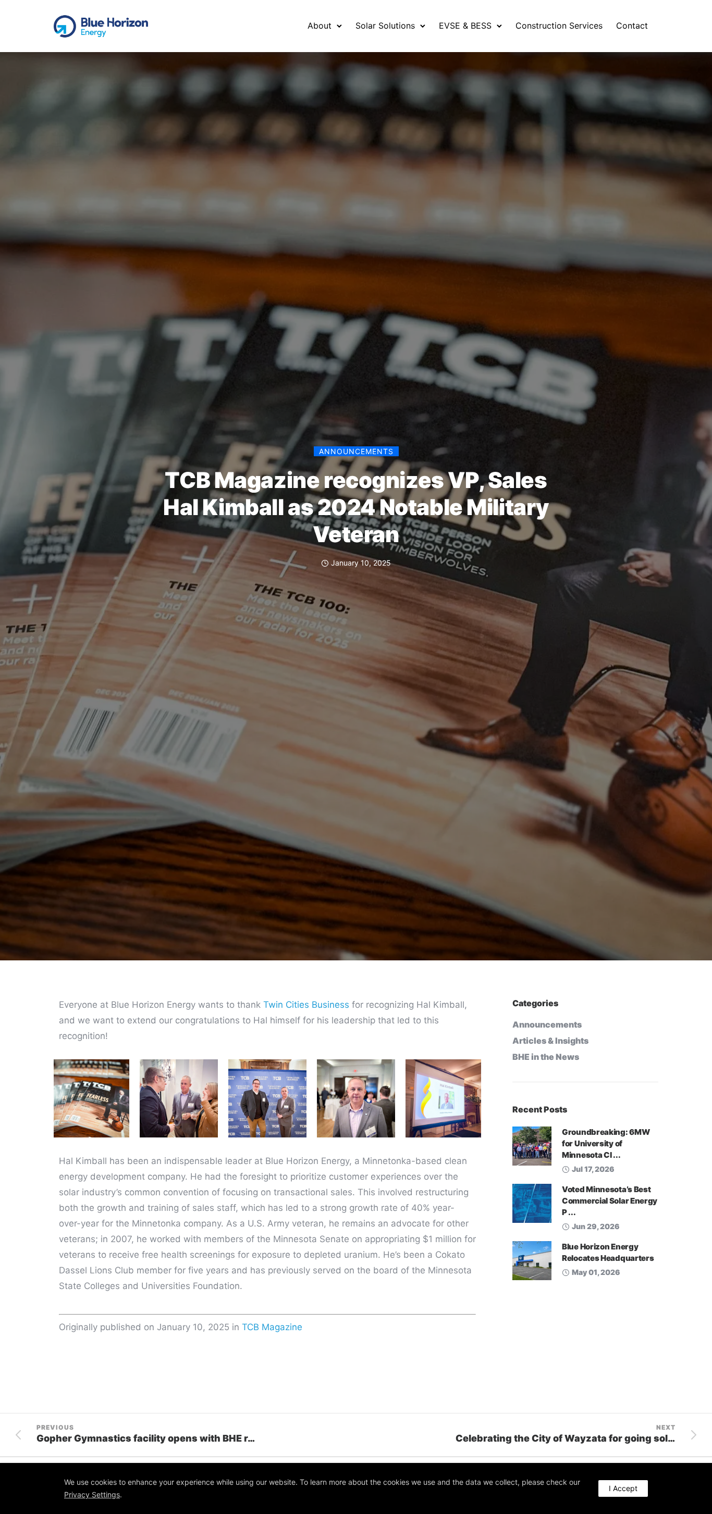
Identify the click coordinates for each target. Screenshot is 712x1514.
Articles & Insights (550, 1040)
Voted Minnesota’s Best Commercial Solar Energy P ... (609, 1200)
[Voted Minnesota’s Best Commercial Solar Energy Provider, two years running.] (531, 1202)
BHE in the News (545, 1057)
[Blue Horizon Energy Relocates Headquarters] (531, 1260)
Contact (632, 25)
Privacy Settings (92, 1494)
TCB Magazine (272, 1327)
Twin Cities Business (306, 1004)
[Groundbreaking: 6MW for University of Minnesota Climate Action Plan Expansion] (531, 1145)
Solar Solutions (385, 25)
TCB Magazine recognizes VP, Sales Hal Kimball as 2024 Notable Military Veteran (356, 507)
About (320, 25)
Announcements (356, 451)
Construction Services (559, 25)
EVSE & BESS (465, 25)
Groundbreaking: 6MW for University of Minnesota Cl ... (605, 1143)
